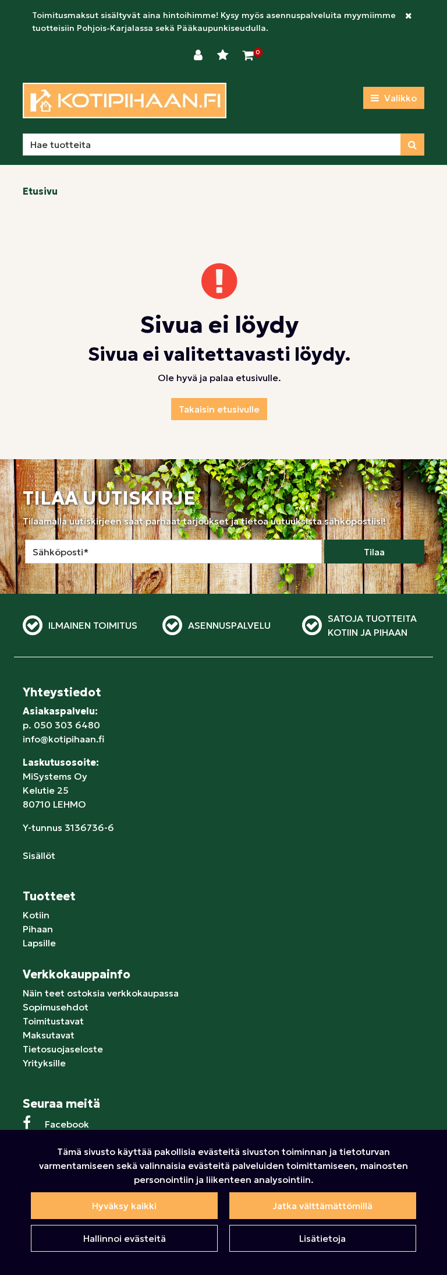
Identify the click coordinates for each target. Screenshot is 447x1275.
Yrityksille (44, 1063)
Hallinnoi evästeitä (124, 1238)
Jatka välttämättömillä (322, 1205)
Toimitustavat (53, 1021)
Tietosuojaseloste (63, 1049)
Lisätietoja (322, 1238)
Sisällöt (39, 855)
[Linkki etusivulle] (124, 100)
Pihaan (38, 929)
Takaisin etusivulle (219, 409)
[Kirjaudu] (199, 55)
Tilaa (374, 552)
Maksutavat (48, 1035)
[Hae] (412, 144)
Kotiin (36, 915)
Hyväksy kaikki (124, 1205)
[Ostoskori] (248, 55)
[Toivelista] (224, 55)
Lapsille (39, 943)
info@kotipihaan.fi (63, 739)
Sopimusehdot (55, 1007)
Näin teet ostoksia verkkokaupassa (101, 993)
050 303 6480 (67, 725)
